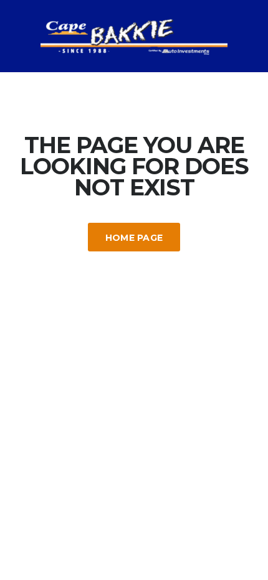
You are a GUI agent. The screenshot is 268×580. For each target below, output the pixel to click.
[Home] (134, 35)
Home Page (134, 237)
